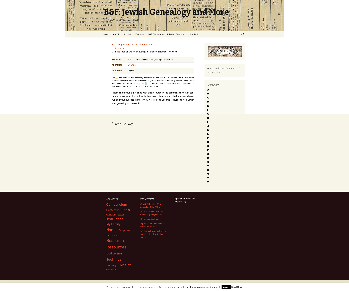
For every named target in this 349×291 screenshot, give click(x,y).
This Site (125, 265)
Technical (114, 259)
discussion (219, 72)
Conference (113, 210)
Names (112, 229)
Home (106, 34)
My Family (113, 224)
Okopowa (124, 230)
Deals (125, 210)
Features (139, 34)
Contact (194, 34)
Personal (112, 235)
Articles (127, 34)
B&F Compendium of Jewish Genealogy (167, 34)
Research (115, 240)
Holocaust (119, 215)
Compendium (116, 204)
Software (114, 253)
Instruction (114, 219)
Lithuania (119, 48)
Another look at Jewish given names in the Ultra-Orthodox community (153, 234)
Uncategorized (111, 269)
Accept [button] (226, 287)
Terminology (112, 265)
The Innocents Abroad (150, 219)
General (110, 214)
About (116, 34)
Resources (116, 247)
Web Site (132, 65)
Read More (237, 287)
